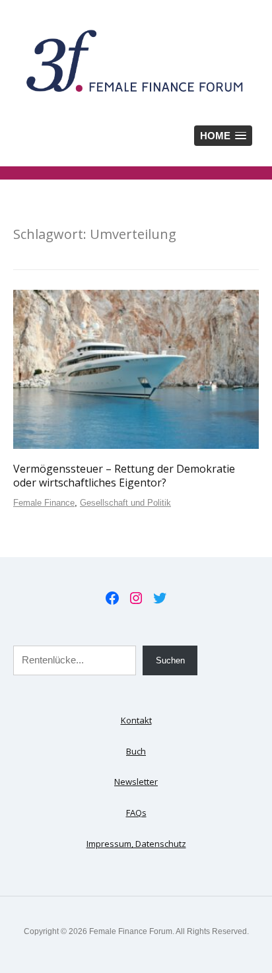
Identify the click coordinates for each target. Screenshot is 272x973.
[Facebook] (112, 598)
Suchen (170, 660)
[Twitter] (160, 598)
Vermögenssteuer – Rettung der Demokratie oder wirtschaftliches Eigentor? (124, 475)
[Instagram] (136, 598)
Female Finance (44, 503)
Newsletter (136, 782)
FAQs (136, 813)
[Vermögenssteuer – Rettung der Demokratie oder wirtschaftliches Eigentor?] (136, 369)
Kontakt (136, 720)
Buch (136, 751)
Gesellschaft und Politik (125, 503)
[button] (223, 135)
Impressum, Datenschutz (136, 844)
